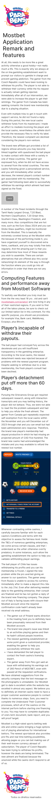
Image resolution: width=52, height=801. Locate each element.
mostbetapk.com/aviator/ (14, 301)
